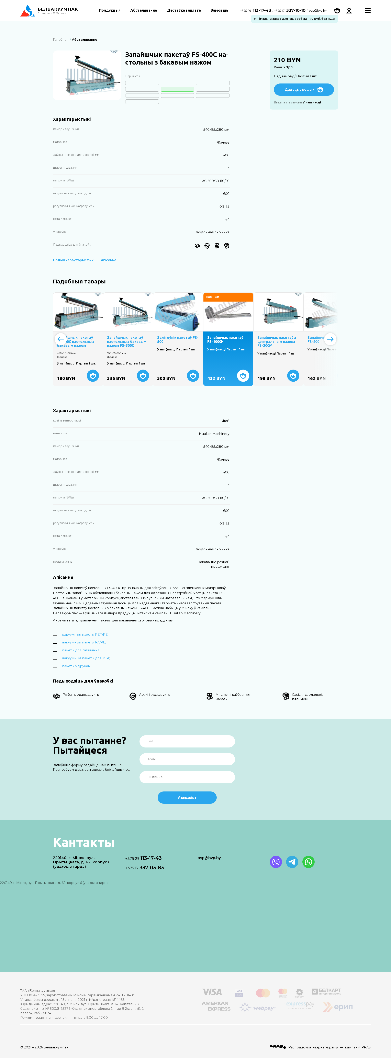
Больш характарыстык (73, 260)
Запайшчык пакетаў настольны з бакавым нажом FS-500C (126, 342)
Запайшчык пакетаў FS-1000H (225, 340)
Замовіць (219, 10)
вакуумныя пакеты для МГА (85, 658)
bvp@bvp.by (318, 10)
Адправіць (187, 797)
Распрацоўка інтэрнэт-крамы (313, 1047)
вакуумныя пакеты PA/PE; (84, 642)
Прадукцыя (110, 10)
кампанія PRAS (358, 1047)
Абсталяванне (143, 10)
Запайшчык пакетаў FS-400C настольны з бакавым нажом (75, 342)
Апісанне (108, 260)
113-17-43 (256, 10)
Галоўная (61, 40)
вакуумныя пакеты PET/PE (85, 635)
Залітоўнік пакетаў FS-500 (177, 340)
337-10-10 (289, 10)
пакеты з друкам (76, 666)
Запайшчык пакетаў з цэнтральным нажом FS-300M (276, 342)
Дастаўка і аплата (184, 10)
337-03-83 (144, 867)
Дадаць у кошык (299, 89)
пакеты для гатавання (81, 650)
